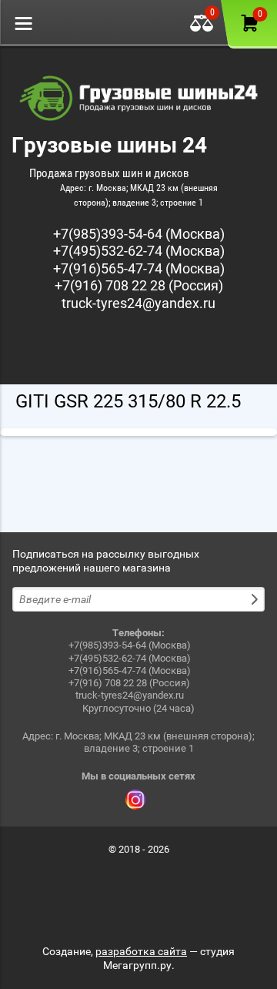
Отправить (256, 599)
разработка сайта (141, 951)
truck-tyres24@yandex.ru (138, 303)
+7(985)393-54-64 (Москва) (139, 234)
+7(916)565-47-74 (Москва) (139, 268)
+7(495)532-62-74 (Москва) (139, 251)
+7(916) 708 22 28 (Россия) (139, 285)
